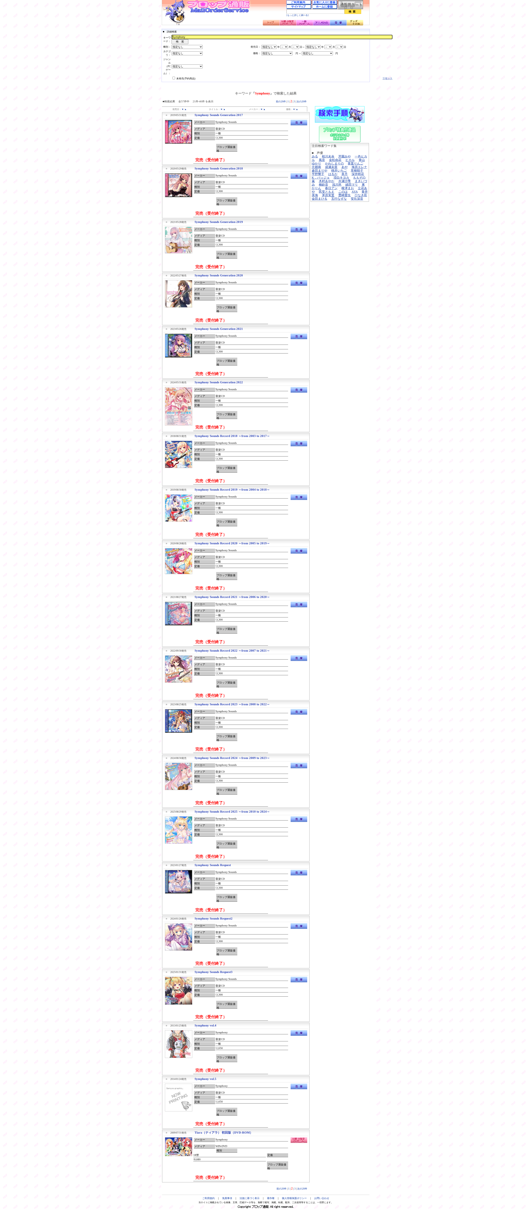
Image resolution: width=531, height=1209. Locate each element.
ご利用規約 (208, 1198)
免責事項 (227, 1198)
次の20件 (302, 101)
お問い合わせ (321, 1198)
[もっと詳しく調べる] (297, 15)
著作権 (270, 1198)
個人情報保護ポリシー (294, 1198)
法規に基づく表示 (249, 1198)
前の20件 (281, 101)
